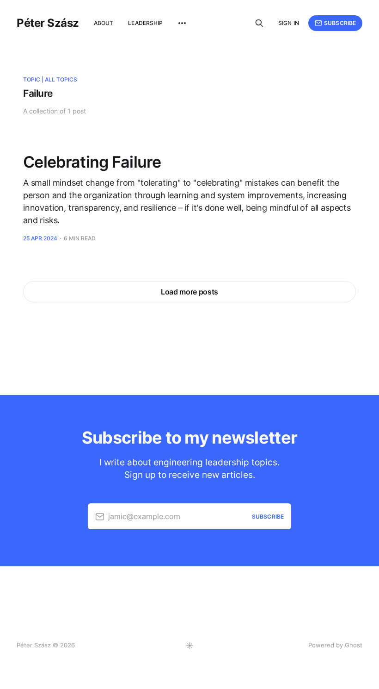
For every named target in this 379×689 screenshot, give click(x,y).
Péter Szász (48, 23)
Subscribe (340, 22)
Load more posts (189, 291)
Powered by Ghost (335, 645)
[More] (182, 23)
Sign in (288, 22)
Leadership (145, 22)
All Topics (61, 79)
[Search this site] (259, 23)
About (104, 22)
